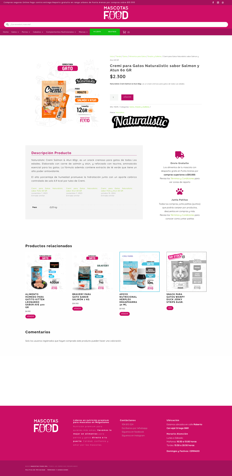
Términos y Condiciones (182, 178)
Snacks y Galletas (154, 56)
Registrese (112, 32)
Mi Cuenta (97, 32)
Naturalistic (120, 112)
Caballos (37, 32)
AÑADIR (127, 97)
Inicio (112, 56)
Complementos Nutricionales (60, 32)
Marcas (82, 32)
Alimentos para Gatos (137, 56)
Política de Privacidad (35, 470)
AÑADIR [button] (30, 316)
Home (6, 32)
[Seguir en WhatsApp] (223, 2)
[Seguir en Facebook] (213, 2)
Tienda (118, 56)
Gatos (125, 56)
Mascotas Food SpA (39, 466)
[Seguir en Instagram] (218, 2)
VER (170, 308)
